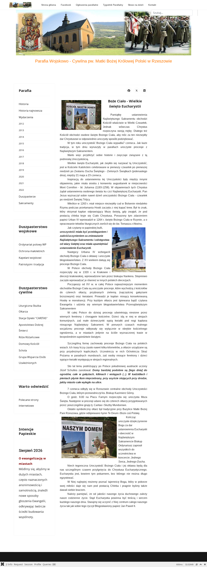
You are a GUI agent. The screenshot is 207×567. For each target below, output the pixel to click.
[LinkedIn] (144, 90)
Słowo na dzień (135, 5)
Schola (23, 350)
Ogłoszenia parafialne (87, 5)
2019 (21, 170)
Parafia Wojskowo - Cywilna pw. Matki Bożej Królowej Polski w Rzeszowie (103, 61)
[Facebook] (129, 90)
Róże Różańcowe (29, 337)
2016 (21, 150)
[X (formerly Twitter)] (136, 90)
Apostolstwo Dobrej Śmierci (31, 327)
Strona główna (48, 5)
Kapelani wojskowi (30, 258)
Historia (23, 104)
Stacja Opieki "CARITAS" (33, 318)
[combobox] (172, 13)
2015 (21, 143)
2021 (21, 183)
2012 (21, 123)
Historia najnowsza (30, 110)
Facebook (66, 5)
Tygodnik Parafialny (113, 5)
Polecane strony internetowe (28, 402)
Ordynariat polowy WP (32, 244)
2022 (21, 189)
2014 (21, 136)
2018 (21, 163)
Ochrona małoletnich (32, 251)
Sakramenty (26, 203)
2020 (21, 176)
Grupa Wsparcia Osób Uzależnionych (32, 360)
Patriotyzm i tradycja (31, 264)
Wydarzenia (26, 117)
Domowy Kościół (29, 344)
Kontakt (152, 5)
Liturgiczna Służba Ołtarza (30, 308)
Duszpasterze (27, 196)
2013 (21, 130)
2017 (21, 156)
